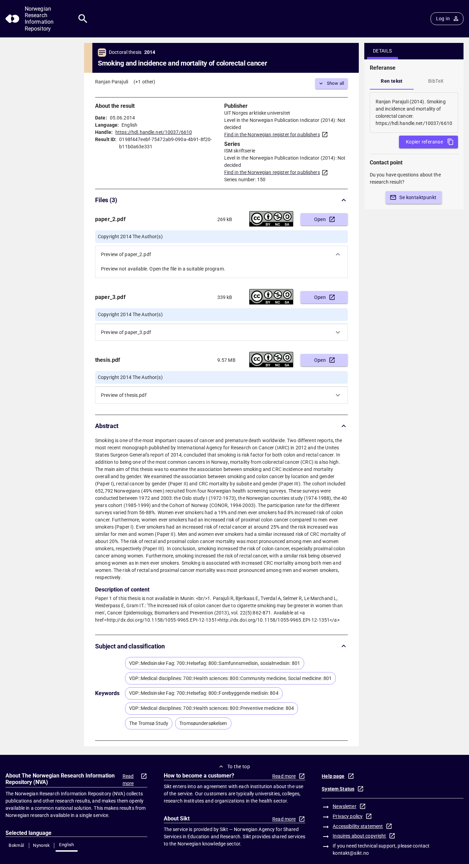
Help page (333, 776)
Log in (443, 18)
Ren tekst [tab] (392, 81)
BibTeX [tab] (436, 81)
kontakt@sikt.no (351, 853)
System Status (338, 789)
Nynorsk (41, 845)
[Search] (83, 18)
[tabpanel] (414, 112)
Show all (335, 83)
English (66, 844)
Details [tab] (382, 51)
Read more (128, 779)
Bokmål (16, 845)
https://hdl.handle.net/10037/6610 (153, 132)
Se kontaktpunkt (417, 197)
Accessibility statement (358, 826)
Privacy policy (348, 816)
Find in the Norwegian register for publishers (272, 134)
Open (320, 219)
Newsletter (344, 806)
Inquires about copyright (359, 836)
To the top (238, 766)
